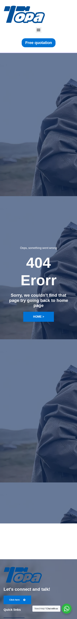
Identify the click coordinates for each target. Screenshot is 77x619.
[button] (39, 30)
